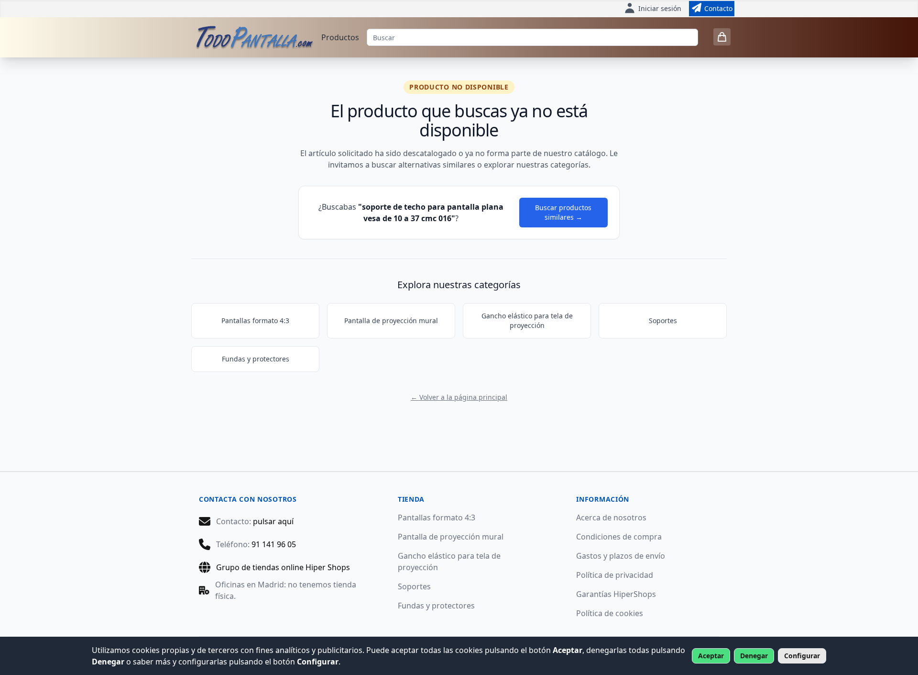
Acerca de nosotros (611, 517)
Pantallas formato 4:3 (255, 320)
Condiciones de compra (619, 536)
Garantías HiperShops (616, 594)
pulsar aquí (273, 521)
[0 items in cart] (722, 36)
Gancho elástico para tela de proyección (527, 320)
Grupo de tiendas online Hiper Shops (283, 567)
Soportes (663, 320)
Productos (340, 37)
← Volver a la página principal (459, 397)
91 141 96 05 (273, 544)
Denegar (754, 655)
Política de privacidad (614, 575)
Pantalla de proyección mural (391, 320)
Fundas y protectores (255, 358)
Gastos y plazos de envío (620, 556)
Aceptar (711, 655)
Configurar (802, 655)
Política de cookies (609, 613)
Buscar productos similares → (563, 212)
